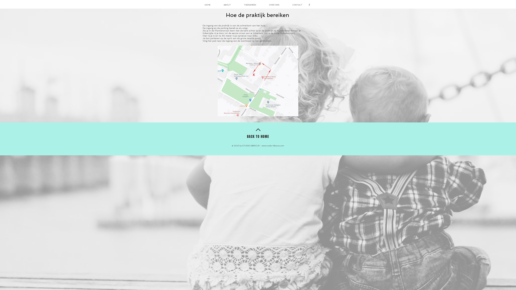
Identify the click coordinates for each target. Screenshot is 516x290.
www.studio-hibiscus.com (273, 146)
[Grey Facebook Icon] (309, 4)
